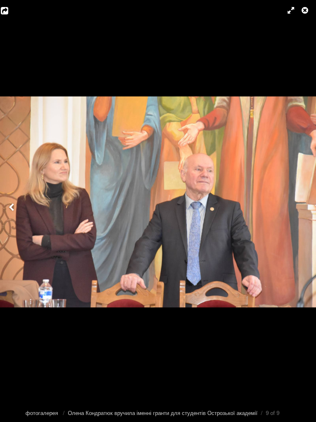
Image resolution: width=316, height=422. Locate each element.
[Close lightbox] (305, 10)
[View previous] (12, 211)
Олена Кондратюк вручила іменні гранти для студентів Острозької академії (163, 413)
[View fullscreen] (287, 10)
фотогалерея (43, 413)
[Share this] (10, 10)
